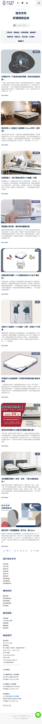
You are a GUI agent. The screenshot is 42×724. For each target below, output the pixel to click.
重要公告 (5, 569)
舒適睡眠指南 (7, 583)
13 (23, 551)
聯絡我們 (5, 628)
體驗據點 (5, 625)
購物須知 (5, 596)
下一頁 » (36, 551)
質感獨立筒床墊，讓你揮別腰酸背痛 (15, 226)
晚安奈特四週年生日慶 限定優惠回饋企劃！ (18, 430)
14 (26, 551)
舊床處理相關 (7, 603)
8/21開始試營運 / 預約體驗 (11, 696)
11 (17, 551)
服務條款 (5, 576)
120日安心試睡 (7, 621)
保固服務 (5, 623)
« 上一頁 (5, 551)
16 (31, 551)
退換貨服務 (6, 601)
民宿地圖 (5, 571)
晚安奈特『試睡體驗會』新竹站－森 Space (18, 530)
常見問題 (5, 606)
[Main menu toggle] (39, 3)
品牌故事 (5, 564)
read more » (5, 95)
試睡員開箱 (6, 581)
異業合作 (5, 574)
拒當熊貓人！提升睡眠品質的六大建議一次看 (19, 178)
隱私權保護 (6, 578)
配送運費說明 (7, 598)
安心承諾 (5, 566)
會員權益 (5, 618)
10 (15, 551)
